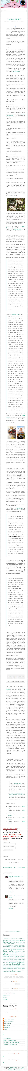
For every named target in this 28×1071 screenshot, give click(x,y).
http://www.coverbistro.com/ (17, 793)
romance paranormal (12, 970)
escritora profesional (7, 961)
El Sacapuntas (20, 859)
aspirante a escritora (10, 953)
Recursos (5, 997)
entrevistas (18, 958)
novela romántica (15, 964)
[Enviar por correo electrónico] (3, 856)
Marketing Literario (20, 943)
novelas (9, 965)
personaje (4, 967)
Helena (13, 940)
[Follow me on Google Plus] (11, 977)
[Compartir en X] (6, 856)
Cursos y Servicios (7, 1038)
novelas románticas (16, 965)
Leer (15, 943)
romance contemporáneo (8, 968)
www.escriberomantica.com (9, 993)
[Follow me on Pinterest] (14, 977)
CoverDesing (20, 508)
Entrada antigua (21, 867)
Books (10, 940)
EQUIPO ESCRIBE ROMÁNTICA (10, 1044)
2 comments (20, 21)
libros (7, 962)
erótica (8, 959)
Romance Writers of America (9, 949)
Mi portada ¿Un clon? (14, 19)
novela (23, 962)
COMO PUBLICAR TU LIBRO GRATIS (11, 1042)
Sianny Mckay (7, 1027)
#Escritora (8, 938)
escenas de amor (13, 959)
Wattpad (23, 951)
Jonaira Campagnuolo (9, 1021)
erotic (23, 958)
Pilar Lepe (11, 876)
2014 (20, 938)
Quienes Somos (6, 995)
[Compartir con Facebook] (7, 856)
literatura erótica (12, 962)
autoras (5, 955)
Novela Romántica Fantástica (19, 946)
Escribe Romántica (13, 1067)
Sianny (7, 21)
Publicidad (23, 948)
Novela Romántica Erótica (8, 946)
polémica (22, 186)
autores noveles (13, 954)
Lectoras (5, 999)
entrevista (12, 958)
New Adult (7, 945)
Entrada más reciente (7, 867)
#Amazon (5, 938)
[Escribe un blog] (5, 856)
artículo (23, 77)
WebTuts (10, 1068)
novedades (19, 962)
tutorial (15, 971)
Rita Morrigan (17, 229)
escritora (23, 959)
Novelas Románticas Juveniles (15, 948)
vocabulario (19, 971)
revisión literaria (10, 967)
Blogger (23, 1067)
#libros (15, 938)
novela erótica (5, 964)
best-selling (20, 954)
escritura (13, 961)
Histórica (17, 940)
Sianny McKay (16, 862)
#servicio (17, 938)
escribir (19, 959)
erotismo (5, 959)
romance (16, 967)
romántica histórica (10, 971)
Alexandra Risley (15, 314)
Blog (7, 940)
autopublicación (22, 953)
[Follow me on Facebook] (5, 977)
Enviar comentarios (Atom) (14, 931)
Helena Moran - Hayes (9, 1019)
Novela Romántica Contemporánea (17, 945)
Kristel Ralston (11, 943)
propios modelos (16, 71)
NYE (24, 943)
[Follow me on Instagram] (19, 977)
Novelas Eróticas (6, 948)
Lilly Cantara (7, 1025)
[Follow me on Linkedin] (17, 977)
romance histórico (17, 968)
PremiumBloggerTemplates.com (14, 1069)
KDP (14, 942)
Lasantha (20, 1068)
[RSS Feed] (22, 977)
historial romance (19, 961)
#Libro (12, 938)
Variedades (18, 951)
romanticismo (22, 970)
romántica (5, 971)
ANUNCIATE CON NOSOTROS (9, 1040)
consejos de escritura (14, 956)
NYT (3, 945)
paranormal (23, 965)
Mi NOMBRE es (6, 842)
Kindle (17, 942)
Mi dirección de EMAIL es (8, 846)
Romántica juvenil (21, 949)
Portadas (11, 862)
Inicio (15, 867)
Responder (11, 891)
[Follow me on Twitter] (8, 977)
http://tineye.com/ (17, 783)
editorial (8, 958)
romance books (21, 967)
